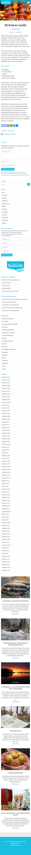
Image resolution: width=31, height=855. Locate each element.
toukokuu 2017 (6, 494)
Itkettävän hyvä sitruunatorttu (10, 291)
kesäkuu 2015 (5, 559)
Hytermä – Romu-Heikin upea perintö (16, 299)
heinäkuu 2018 (6, 455)
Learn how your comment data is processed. (15, 175)
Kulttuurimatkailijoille (8, 330)
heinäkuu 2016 (6, 522)
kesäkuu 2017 (5, 492)
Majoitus (4, 338)
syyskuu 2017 (5, 483)
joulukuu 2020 (6, 399)
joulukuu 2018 (6, 441)
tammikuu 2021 (6, 397)
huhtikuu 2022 (6, 383)
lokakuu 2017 (5, 480)
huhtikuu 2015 (6, 564)
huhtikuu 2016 (6, 531)
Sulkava (4, 223)
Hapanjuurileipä (6, 288)
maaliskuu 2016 (6, 534)
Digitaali (18, 845)
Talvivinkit (5, 360)
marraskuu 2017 (6, 478)
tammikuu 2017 (6, 506)
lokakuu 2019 (5, 422)
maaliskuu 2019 (6, 433)
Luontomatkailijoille (7, 335)
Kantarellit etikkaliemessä (15, 307)
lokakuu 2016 (5, 514)
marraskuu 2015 (6, 545)
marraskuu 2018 (6, 444)
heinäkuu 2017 (6, 489)
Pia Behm (19, 32)
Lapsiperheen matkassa (8, 332)
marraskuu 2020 (6, 402)
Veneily (4, 366)
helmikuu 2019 (6, 436)
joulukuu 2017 (6, 475)
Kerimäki (4, 195)
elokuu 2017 (5, 486)
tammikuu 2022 (6, 388)
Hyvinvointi (5, 321)
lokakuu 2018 (5, 447)
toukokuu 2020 (6, 411)
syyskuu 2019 (5, 425)
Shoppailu (4, 355)
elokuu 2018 (5, 452)
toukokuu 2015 (6, 562)
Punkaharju (5, 212)
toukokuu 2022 (6, 380)
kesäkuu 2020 (5, 408)
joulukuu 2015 (6, 542)
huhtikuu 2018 (6, 464)
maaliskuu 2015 (6, 567)
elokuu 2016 (5, 520)
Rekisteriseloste (15, 843)
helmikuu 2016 (6, 536)
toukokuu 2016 (6, 528)
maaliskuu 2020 (6, 416)
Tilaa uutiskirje (7, 255)
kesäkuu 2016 (5, 525)
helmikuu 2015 (6, 570)
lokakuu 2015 (5, 548)
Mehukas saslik (15, 25)
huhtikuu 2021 (6, 391)
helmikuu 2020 (6, 419)
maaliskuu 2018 (6, 466)
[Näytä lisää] (15, 594)
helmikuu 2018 (6, 469)
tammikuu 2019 (6, 439)
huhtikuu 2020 (6, 413)
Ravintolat (4, 346)
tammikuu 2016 (6, 539)
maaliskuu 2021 (6, 394)
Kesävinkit (5, 327)
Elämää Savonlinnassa (8, 318)
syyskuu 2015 (5, 550)
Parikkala (4, 209)
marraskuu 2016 (6, 511)
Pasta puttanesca (6, 283)
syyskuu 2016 (5, 517)
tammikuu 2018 (6, 472)
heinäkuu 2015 (6, 556)
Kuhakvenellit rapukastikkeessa (11, 280)
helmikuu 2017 (6, 503)
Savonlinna (5, 220)
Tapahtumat (5, 363)
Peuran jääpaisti (12, 302)
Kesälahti (4, 198)
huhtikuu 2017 (6, 497)
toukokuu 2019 (6, 430)
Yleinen (13, 134)
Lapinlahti (4, 201)
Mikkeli (4, 206)
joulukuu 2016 (6, 508)
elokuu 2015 (5, 553)
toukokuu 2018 (6, 461)
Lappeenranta (6, 203)
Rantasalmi (5, 217)
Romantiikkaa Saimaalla (8, 349)
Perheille (4, 344)
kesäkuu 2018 (5, 458)
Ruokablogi (6, 134)
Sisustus (4, 358)
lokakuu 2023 (5, 377)
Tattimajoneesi (6, 285)
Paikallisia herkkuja (7, 341)
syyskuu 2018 (5, 450)
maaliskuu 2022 (6, 385)
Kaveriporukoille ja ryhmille (10, 324)
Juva (3, 192)
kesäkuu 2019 (5, 427)
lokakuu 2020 (5, 405)
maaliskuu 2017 (6, 500)
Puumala (4, 215)
